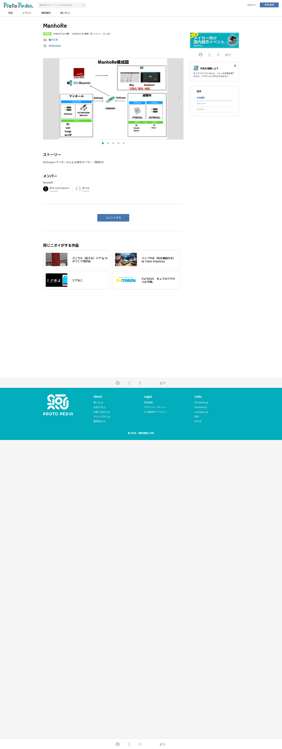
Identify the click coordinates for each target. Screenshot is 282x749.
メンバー (200, 109)
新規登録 (269, 5)
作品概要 (200, 97)
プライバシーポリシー (155, 407)
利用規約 (148, 402)
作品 (10, 13)
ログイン (252, 5)
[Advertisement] (113, 323)
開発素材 (46, 13)
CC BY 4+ (97, 33)
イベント (27, 13)
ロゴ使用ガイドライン (155, 412)
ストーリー (201, 103)
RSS (196, 416)
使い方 (65, 13)
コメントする (113, 218)
